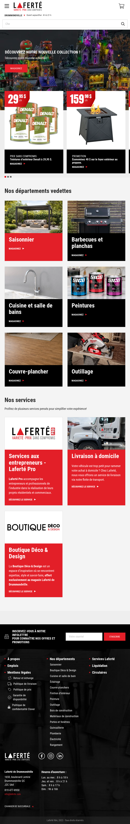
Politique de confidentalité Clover (23, 707)
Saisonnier (55, 664)
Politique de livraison (25, 683)
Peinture (54, 699)
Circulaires (99, 672)
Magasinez (16, 73)
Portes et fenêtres (60, 722)
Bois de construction (61, 710)
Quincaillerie (57, 727)
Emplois (12, 666)
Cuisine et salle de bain (63, 676)
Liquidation (99, 666)
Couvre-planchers (59, 687)
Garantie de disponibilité (20, 697)
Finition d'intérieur (60, 693)
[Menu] (7, 6)
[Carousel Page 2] (8, 177)
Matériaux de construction (64, 716)
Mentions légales (19, 672)
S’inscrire (114, 636)
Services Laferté (103, 659)
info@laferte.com (13, 794)
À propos (13, 659)
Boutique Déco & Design (63, 670)
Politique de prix (22, 689)
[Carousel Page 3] (11, 177)
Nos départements (62, 659)
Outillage (55, 704)
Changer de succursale (18, 806)
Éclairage (55, 681)
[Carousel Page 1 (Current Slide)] (5, 177)
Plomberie (55, 733)
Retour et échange (23, 678)
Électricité (55, 739)
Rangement (56, 745)
